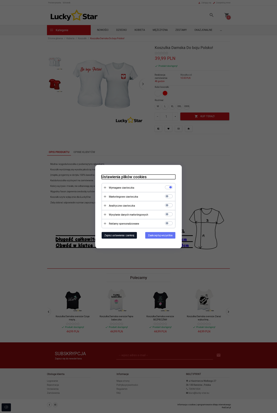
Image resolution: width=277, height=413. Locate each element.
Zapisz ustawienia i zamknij (119, 235)
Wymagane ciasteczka (121, 187)
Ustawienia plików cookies (124, 176)
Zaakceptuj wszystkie (160, 235)
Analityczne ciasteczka (122, 205)
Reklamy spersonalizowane (124, 223)
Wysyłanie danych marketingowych (128, 214)
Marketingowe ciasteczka (123, 196)
